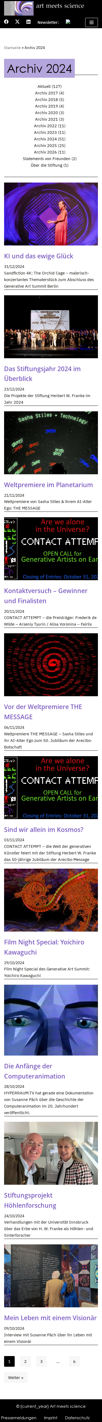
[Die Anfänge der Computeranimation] (51, 1020)
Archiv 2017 (46, 93)
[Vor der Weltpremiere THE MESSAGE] (51, 664)
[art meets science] (51, 8)
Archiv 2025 (45, 145)
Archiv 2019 (46, 106)
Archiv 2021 (46, 119)
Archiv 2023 (45, 132)
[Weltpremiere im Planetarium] (51, 442)
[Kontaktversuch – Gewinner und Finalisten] (51, 548)
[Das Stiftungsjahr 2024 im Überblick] (51, 326)
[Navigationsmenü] (91, 22)
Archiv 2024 (45, 138)
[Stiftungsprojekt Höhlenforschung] (51, 1153)
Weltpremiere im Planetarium (48, 484)
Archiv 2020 (46, 112)
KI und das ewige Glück (38, 256)
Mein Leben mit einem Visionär (50, 1317)
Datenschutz (77, 1417)
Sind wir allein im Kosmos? (43, 829)
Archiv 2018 (46, 99)
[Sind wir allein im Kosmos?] (51, 787)
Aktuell (44, 86)
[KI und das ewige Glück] (51, 214)
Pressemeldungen (18, 1417)
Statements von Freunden (46, 158)
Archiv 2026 (45, 152)
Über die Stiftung (46, 165)
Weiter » (15, 1377)
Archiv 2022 (45, 125)
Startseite (12, 47)
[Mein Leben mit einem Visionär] (51, 1275)
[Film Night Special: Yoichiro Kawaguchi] (51, 900)
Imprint (50, 1417)
